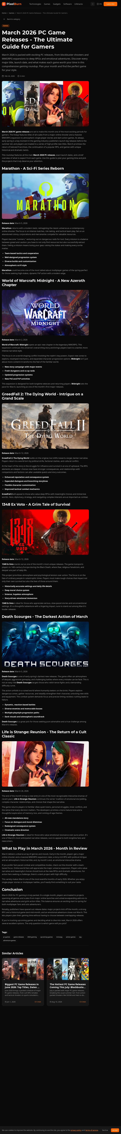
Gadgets (57, 4)
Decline (105, 1130)
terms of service (91, 1130)
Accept (115, 1130)
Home (4, 13)
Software (67, 4)
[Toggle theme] (93, 4)
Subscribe (110, 4)
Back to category (13, 19)
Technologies (35, 4)
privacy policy (76, 1130)
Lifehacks (78, 4)
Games (47, 4)
